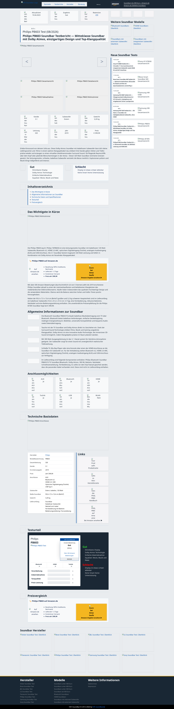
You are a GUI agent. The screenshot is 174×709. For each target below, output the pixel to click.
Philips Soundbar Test (27, 697)
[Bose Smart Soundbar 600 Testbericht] (145, 81)
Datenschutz (92, 684)
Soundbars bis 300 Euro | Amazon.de (136, 3)
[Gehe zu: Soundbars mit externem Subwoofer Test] (121, 43)
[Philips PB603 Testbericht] (145, 128)
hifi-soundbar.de (99, 707)
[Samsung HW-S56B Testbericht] (145, 97)
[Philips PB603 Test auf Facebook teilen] (138, 14)
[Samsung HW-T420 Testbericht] (145, 112)
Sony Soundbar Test (27, 702)
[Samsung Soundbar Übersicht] (104, 663)
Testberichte (58, 4)
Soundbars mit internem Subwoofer (66, 699)
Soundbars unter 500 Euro (63, 689)
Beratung (81, 4)
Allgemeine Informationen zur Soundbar (47, 194)
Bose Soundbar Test (27, 686)
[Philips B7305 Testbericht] (145, 143)
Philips (47, 455)
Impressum (92, 686)
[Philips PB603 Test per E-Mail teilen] (126, 14)
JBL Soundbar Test (26, 689)
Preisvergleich (37, 202)
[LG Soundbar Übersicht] (138, 642)
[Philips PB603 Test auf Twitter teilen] (149, 14)
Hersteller (70, 4)
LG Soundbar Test (26, 692)
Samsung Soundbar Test (28, 699)
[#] (30, 4)
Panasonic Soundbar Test (29, 694)
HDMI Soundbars (60, 697)
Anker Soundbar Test (27, 684)
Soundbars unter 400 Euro (63, 686)
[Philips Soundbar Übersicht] (70, 663)
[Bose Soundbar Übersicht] (70, 642)
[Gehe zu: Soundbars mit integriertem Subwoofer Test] (143, 43)
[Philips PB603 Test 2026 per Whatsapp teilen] (115, 14)
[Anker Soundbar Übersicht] (36, 642)
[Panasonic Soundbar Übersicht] (36, 663)
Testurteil (35, 200)
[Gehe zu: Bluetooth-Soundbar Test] (121, 30)
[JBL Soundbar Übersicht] (104, 642)
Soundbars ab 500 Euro (62, 692)
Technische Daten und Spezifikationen (46, 197)
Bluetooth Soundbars (61, 694)
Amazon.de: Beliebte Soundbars (135, 5)
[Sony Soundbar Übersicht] (138, 663)
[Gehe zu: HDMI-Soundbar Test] (143, 30)
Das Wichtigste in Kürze (41, 192)
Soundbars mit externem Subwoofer (66, 702)
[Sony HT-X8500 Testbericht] (145, 65)
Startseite (47, 4)
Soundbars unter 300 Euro (63, 684)
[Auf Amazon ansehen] (44, 553)
